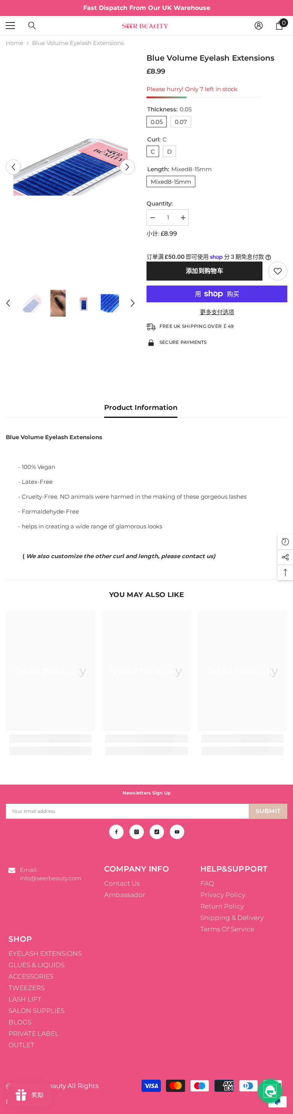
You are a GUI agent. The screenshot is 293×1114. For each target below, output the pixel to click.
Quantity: (159, 203)
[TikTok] (157, 832)
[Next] (127, 167)
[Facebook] (116, 832)
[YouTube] (177, 832)
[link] (51, 738)
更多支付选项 (217, 312)
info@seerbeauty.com (50, 878)
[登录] (259, 25)
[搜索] (32, 25)
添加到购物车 (204, 270)
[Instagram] (136, 832)
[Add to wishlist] (277, 271)
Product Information (140, 407)
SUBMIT (268, 811)
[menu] (10, 25)
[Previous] (13, 167)
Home (14, 43)
